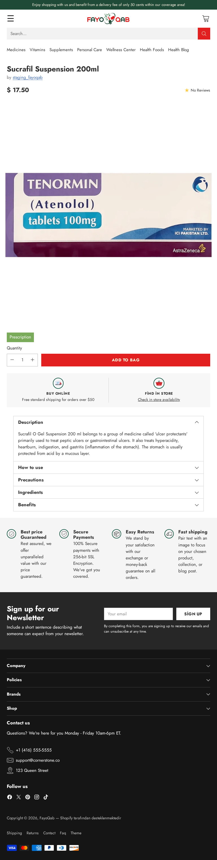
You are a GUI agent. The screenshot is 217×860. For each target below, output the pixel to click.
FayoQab (47, 818)
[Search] (204, 34)
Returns (33, 833)
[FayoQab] (108, 19)
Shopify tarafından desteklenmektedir (90, 818)
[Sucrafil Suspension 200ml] (108, 215)
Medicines (16, 50)
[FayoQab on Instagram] (36, 798)
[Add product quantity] (32, 360)
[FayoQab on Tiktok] (45, 798)
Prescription (20, 337)
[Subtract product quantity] (12, 360)
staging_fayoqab (28, 77)
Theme (76, 833)
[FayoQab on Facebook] (9, 798)
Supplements (61, 50)
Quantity (14, 348)
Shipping (14, 833)
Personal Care (89, 50)
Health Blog (178, 50)
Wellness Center (121, 50)
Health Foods (152, 50)
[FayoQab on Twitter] (18, 798)
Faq (63, 833)
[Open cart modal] (205, 18)
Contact (49, 833)
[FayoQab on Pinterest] (27, 798)
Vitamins (37, 50)
